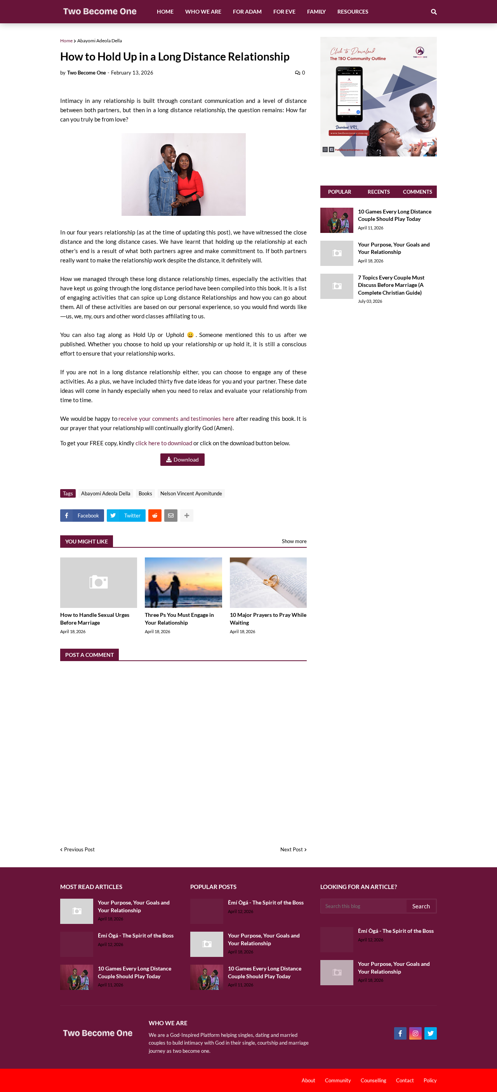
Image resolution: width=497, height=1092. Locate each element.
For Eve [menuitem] (284, 11)
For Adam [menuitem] (247, 11)
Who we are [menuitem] (203, 11)
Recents (379, 192)
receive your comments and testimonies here (176, 418)
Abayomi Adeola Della (99, 40)
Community (338, 1080)
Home (66, 40)
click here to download (164, 442)
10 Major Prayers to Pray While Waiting (268, 618)
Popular (339, 192)
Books (145, 493)
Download (186, 459)
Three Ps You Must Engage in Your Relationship (179, 618)
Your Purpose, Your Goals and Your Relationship (394, 248)
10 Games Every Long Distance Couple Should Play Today (394, 215)
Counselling (373, 1080)
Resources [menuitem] (352, 11)
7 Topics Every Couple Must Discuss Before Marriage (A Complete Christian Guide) (391, 285)
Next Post (291, 849)
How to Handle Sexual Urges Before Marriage (94, 618)
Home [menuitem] (165, 11)
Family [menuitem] (316, 11)
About (308, 1080)
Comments (417, 192)
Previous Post (79, 849)
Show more (294, 541)
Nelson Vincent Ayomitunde (191, 493)
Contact (405, 1080)
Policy (430, 1080)
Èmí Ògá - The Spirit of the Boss (136, 935)
